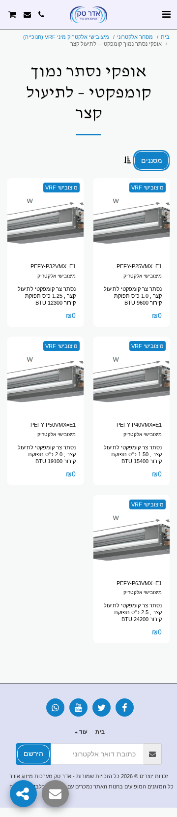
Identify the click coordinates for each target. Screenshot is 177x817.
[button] (166, 14)
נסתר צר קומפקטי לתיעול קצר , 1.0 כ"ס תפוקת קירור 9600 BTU (133, 296)
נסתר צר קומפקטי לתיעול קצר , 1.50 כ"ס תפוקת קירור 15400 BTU (133, 454)
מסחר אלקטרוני (135, 37)
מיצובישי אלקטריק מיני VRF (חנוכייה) (66, 37)
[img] (131, 216)
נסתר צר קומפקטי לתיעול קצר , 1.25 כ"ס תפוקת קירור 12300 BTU (47, 296)
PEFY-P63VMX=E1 (139, 583)
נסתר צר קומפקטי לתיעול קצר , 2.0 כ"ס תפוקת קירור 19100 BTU (47, 454)
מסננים (151, 160)
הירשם (33, 753)
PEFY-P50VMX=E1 (53, 425)
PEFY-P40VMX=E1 (139, 425)
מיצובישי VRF (147, 187)
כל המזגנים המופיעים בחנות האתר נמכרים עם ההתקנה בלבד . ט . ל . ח (91, 786)
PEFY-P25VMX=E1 (139, 266)
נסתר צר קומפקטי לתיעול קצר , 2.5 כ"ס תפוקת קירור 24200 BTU (133, 612)
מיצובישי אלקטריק (142, 276)
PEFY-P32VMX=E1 (53, 266)
